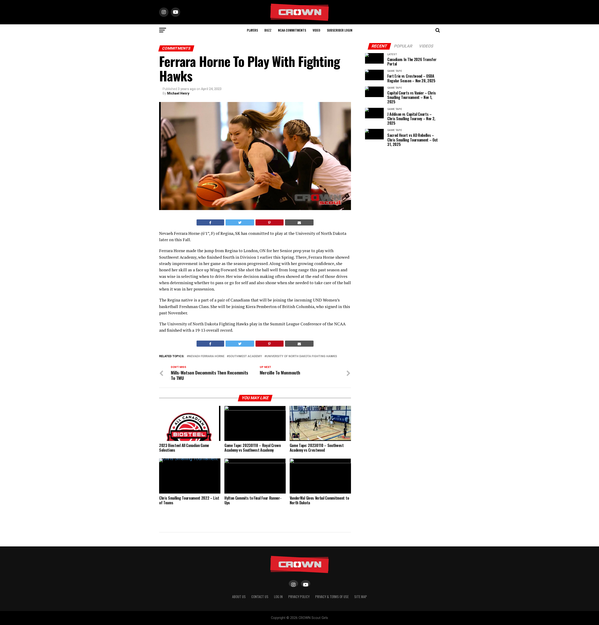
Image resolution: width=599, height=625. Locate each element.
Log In (278, 596)
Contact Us (259, 596)
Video (316, 30)
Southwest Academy (245, 356)
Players (252, 30)
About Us (239, 596)
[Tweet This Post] (240, 222)
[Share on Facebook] (210, 222)
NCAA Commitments (292, 30)
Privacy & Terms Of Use (332, 596)
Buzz (267, 30)
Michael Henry (178, 93)
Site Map (360, 596)
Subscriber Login (339, 30)
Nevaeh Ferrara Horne (206, 356)
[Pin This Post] (270, 222)
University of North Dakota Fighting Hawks (301, 356)
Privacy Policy (299, 596)
